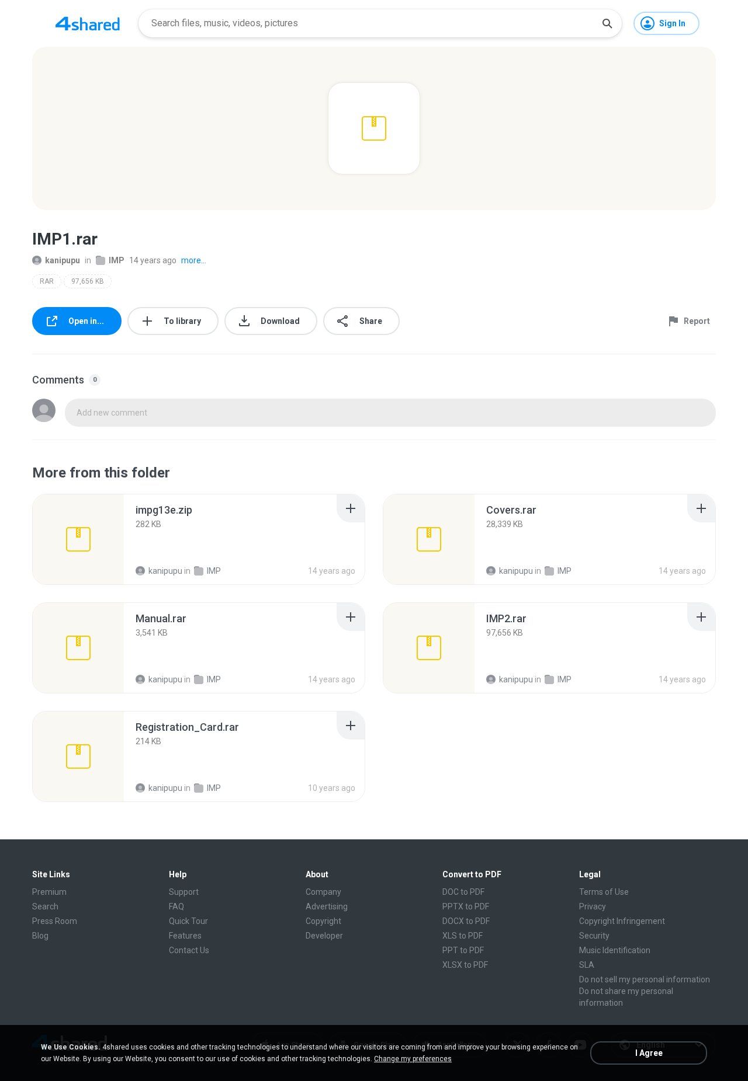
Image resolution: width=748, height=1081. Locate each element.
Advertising (327, 906)
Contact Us (189, 950)
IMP (116, 260)
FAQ (176, 906)
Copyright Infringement (622, 921)
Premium (49, 892)
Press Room (54, 921)
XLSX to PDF (465, 965)
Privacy (592, 906)
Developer (324, 935)
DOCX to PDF (466, 921)
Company (323, 892)
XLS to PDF (462, 935)
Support (184, 892)
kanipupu (62, 260)
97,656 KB (87, 281)
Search (45, 906)
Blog (40, 935)
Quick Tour (188, 921)
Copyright (323, 921)
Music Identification (614, 950)
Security (594, 935)
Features (185, 935)
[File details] (78, 539)
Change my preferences (413, 1059)
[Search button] (607, 23)
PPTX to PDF (465, 906)
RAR (47, 281)
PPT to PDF (463, 950)
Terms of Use (604, 892)
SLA (586, 965)
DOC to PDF (463, 892)
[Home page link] (88, 23)
